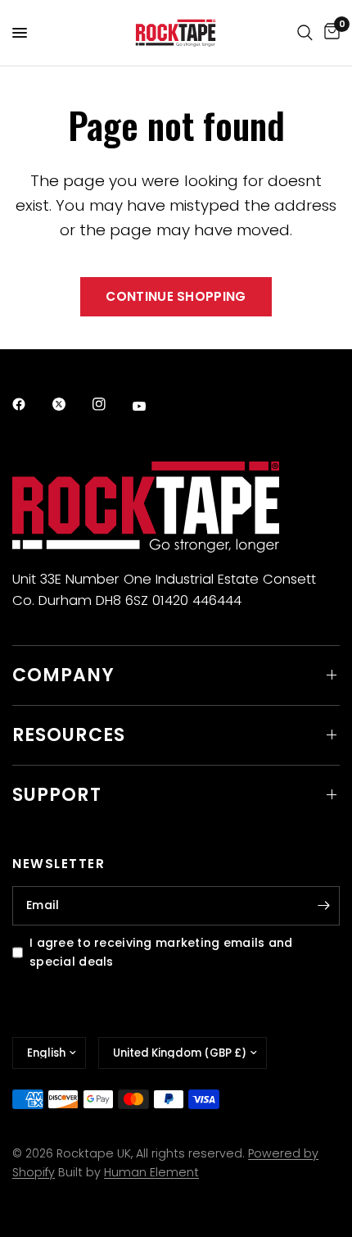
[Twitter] (70, 404)
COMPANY (63, 675)
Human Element (151, 1172)
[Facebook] (30, 404)
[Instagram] (111, 404)
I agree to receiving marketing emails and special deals (161, 952)
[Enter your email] (323, 905)
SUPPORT (57, 794)
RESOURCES (68, 735)
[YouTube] (151, 407)
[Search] (304, 33)
